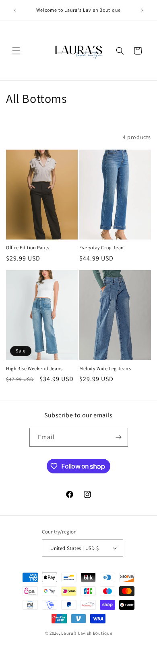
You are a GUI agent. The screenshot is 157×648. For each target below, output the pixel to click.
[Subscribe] (119, 437)
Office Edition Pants (28, 247)
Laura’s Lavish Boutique (86, 633)
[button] (16, 51)
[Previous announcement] (15, 10)
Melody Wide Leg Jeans (105, 368)
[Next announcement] (142, 10)
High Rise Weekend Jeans (34, 368)
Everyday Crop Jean (101, 247)
